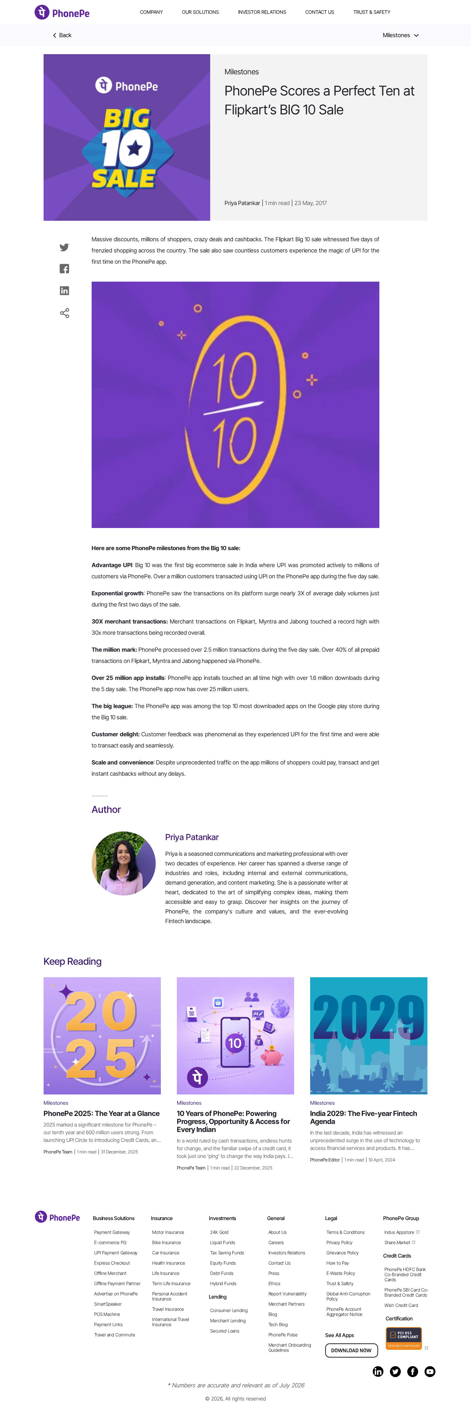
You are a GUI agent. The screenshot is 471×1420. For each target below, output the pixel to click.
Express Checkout (112, 1263)
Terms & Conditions (345, 1232)
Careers (276, 1242)
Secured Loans (224, 1330)
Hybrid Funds (223, 1283)
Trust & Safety (371, 12)
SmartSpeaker (107, 1304)
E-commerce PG (110, 1242)
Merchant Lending (228, 1320)
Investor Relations (262, 12)
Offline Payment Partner (117, 1283)
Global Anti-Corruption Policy (348, 1296)
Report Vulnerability (288, 1293)
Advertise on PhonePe (116, 1293)
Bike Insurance (166, 1242)
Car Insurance (165, 1252)
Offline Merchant (110, 1273)
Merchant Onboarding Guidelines (290, 1347)
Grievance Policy (342, 1252)
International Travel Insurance (170, 1322)
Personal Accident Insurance (169, 1296)
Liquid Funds (222, 1242)
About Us (278, 1232)
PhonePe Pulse (283, 1334)
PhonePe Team (91, 1151)
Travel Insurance (168, 1309)
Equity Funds (223, 1263)
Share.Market (397, 1242)
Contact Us (319, 12)
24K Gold (219, 1232)
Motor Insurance (168, 1232)
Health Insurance (168, 1263)
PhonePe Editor (352, 1159)
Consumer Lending (229, 1310)
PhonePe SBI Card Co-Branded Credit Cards (406, 1292)
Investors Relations (287, 1252)
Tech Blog (278, 1324)
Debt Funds (221, 1273)
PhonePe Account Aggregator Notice (344, 1311)
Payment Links (108, 1324)
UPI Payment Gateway (115, 1252)
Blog (273, 1314)
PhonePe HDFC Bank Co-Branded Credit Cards (405, 1274)
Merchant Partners (287, 1304)
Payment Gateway (112, 1232)
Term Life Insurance (171, 1283)
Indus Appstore (399, 1232)
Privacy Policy (339, 1242)
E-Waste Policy (340, 1273)
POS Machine (107, 1314)
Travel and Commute (114, 1334)
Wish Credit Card (401, 1305)
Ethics (274, 1283)
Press (274, 1273)
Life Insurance (165, 1273)
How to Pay (337, 1263)
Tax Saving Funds (227, 1252)
